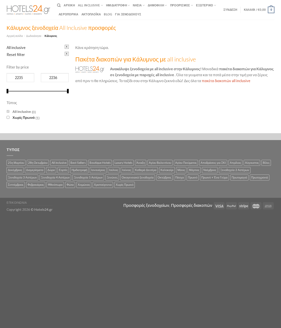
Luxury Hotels (123, 162)
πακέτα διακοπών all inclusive (226, 80)
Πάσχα (179, 177)
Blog (108, 14)
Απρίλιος (235, 162)
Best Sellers (78, 162)
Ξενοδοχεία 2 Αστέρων (234, 170)
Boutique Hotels (100, 162)
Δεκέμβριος (15, 170)
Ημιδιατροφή (116, 5)
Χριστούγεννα (103, 184)
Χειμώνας (84, 184)
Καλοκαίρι (166, 170)
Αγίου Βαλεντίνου (160, 162)
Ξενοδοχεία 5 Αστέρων (88, 177)
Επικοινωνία (17, 202)
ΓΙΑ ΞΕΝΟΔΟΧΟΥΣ (128, 14)
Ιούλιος (113, 170)
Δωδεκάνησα (33, 36)
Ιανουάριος (98, 170)
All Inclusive (89, 5)
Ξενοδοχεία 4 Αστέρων (55, 177)
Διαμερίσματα (34, 170)
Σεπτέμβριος (15, 184)
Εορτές (63, 170)
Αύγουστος (252, 162)
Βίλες (266, 162)
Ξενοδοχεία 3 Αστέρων (22, 177)
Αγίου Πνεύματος (186, 162)
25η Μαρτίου (16, 162)
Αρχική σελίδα (15, 36)
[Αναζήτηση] (59, 5)
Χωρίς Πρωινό (24, 117)
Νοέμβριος (209, 170)
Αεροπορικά (68, 14)
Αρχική (69, 5)
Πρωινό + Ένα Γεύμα (214, 177)
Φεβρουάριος (35, 184)
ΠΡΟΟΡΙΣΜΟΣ (180, 5)
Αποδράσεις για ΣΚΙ (213, 162)
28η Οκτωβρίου (38, 162)
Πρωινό (192, 177)
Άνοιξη (140, 162)
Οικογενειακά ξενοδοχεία (138, 177)
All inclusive (22, 112)
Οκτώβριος (164, 177)
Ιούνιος (126, 170)
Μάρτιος (194, 170)
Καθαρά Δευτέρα (146, 170)
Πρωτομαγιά (239, 177)
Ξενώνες (112, 177)
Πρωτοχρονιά (259, 177)
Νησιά (137, 5)
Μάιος (181, 170)
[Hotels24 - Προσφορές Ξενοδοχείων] (28, 10)
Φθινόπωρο (55, 184)
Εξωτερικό (204, 5)
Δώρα (51, 170)
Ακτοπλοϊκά (91, 14)
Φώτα (70, 184)
